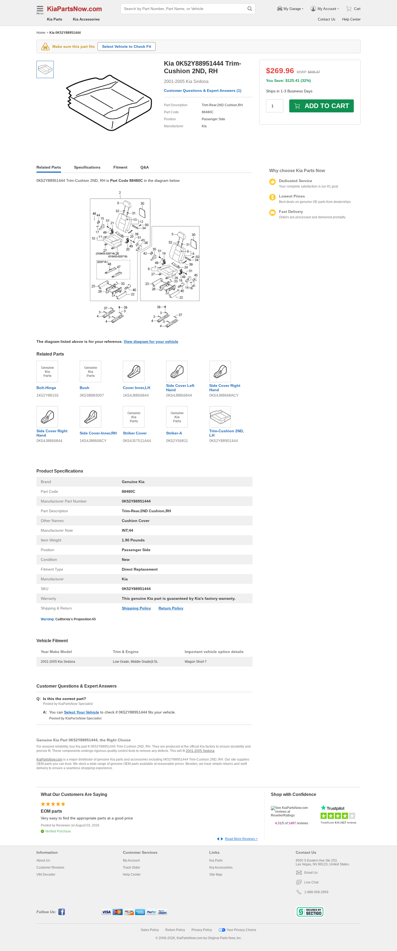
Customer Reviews (50, 867)
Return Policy (171, 608)
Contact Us (326, 19)
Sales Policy (150, 930)
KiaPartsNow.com (49, 759)
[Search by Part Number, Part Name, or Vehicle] (250, 8)
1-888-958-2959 (316, 892)
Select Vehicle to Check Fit (126, 46)
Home (40, 33)
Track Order (131, 867)
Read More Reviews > (241, 839)
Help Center (351, 19)
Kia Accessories (86, 19)
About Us (43, 860)
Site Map (215, 874)
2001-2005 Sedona (200, 751)
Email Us (311, 873)
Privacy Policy (201, 930)
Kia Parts (54, 19)
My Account (131, 860)
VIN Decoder (45, 874)
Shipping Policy (136, 608)
